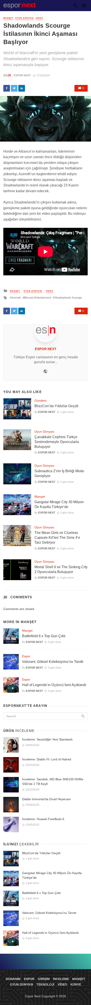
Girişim (44, 979)
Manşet (8, 18)
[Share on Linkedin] (21, 88)
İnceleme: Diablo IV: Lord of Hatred (46, 759)
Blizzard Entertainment (37, 297)
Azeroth (16, 297)
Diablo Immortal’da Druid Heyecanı (46, 799)
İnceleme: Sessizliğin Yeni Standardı (47, 739)
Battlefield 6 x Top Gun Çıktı (43, 636)
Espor (26, 656)
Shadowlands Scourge (68, 297)
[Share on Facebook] (6, 88)
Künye (75, 984)
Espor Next (22, 75)
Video (39, 18)
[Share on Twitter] (14, 88)
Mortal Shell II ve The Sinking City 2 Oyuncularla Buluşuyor (60, 569)
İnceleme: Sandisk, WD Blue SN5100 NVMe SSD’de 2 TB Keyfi (52, 781)
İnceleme (61, 979)
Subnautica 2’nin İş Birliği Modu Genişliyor (59, 473)
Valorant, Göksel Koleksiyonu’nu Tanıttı (52, 662)
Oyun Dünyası (24, 18)
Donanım (13, 979)
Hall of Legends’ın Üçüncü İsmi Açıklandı (54, 685)
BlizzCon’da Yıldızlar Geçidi (56, 406)
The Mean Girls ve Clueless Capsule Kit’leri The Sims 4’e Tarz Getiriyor (57, 537)
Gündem (40, 400)
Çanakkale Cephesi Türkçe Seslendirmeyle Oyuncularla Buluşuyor (56, 442)
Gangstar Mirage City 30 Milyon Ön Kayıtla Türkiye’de (59, 504)
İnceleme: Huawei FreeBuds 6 (43, 819)
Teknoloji (45, 984)
